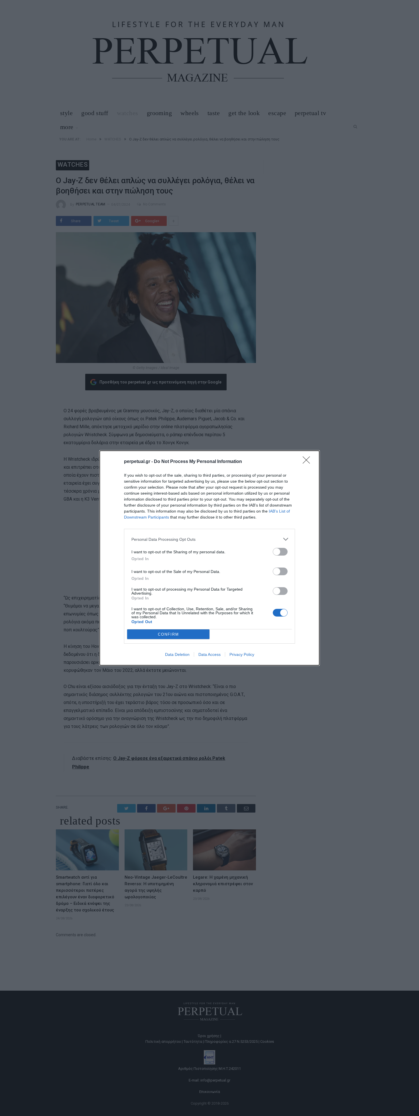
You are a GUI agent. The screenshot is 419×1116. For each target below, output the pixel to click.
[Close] (308, 461)
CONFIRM (168, 634)
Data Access (209, 654)
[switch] (280, 552)
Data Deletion (177, 654)
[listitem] (209, 539)
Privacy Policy (241, 654)
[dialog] (209, 558)
